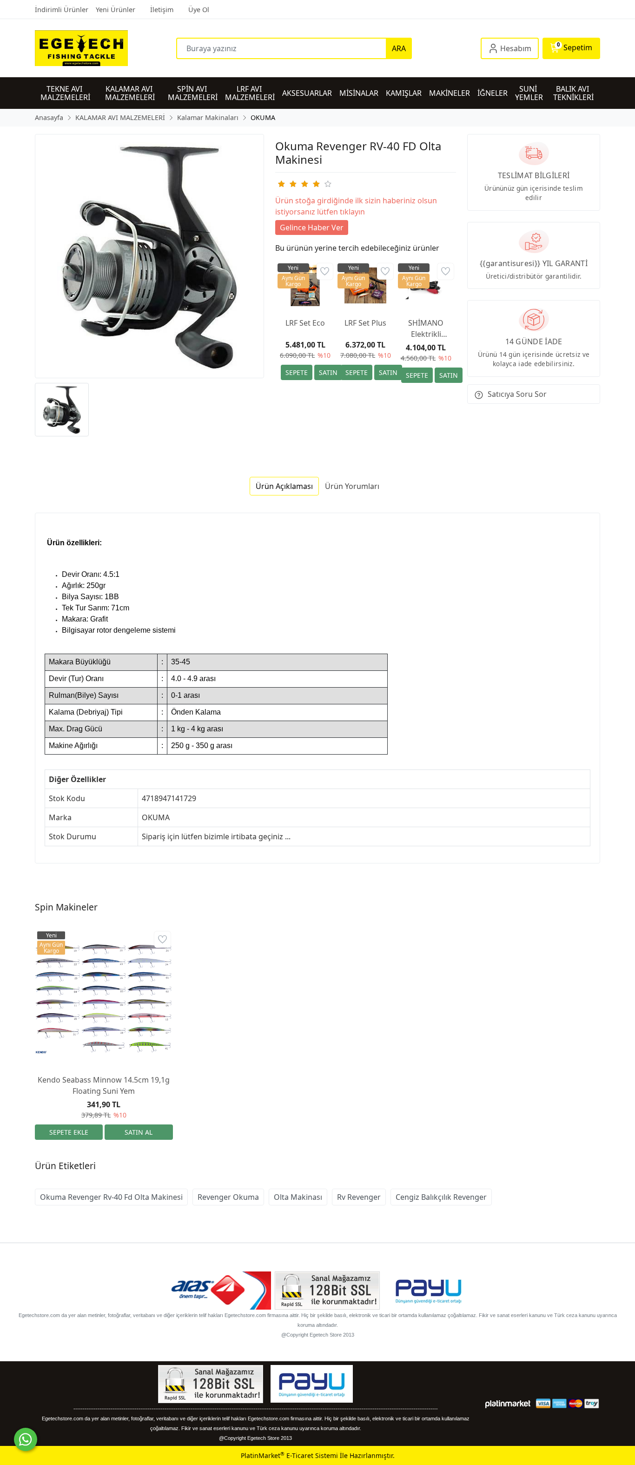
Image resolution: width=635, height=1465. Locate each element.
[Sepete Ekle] (296, 372)
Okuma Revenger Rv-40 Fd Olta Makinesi (111, 1197)
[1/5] (281, 183)
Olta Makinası (298, 1197)
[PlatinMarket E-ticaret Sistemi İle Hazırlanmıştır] (507, 1403)
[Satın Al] (328, 372)
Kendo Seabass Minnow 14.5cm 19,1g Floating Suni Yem (104, 1085)
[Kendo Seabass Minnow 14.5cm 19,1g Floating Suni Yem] (104, 998)
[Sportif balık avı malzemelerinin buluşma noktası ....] (105, 48)
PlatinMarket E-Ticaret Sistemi (289, 1455)
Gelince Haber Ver (312, 227)
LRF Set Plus (365, 323)
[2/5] (286, 183)
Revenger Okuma (228, 1197)
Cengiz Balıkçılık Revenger (441, 1197)
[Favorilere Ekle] (325, 271)
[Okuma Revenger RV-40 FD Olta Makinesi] (149, 256)
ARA (399, 48)
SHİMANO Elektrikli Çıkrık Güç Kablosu (426, 329)
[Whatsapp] (25, 1439)
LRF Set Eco (305, 323)
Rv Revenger (359, 1197)
